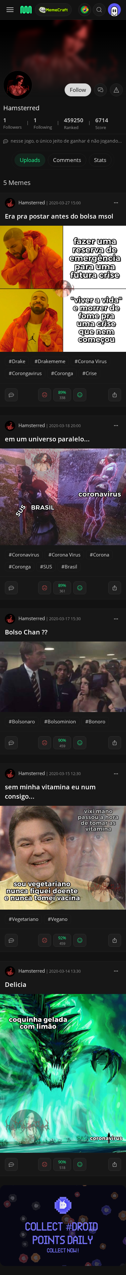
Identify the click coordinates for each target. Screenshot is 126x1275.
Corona (101, 554)
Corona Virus (92, 361)
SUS (47, 566)
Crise (91, 373)
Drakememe (51, 361)
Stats (100, 160)
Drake (18, 361)
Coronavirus (25, 554)
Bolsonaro (23, 721)
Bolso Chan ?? (26, 632)
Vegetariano (25, 919)
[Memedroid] (25, 10)
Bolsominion (61, 721)
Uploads (30, 160)
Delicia (15, 984)
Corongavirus (27, 373)
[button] (99, 9)
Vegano (59, 919)
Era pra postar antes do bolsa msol (59, 216)
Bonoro (97, 721)
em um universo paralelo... (47, 439)
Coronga (63, 373)
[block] (116, 202)
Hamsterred (31, 202)
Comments (67, 160)
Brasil (71, 566)
